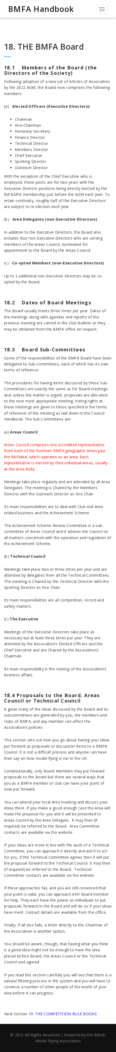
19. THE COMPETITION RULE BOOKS (63, 1013)
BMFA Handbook (41, 9)
